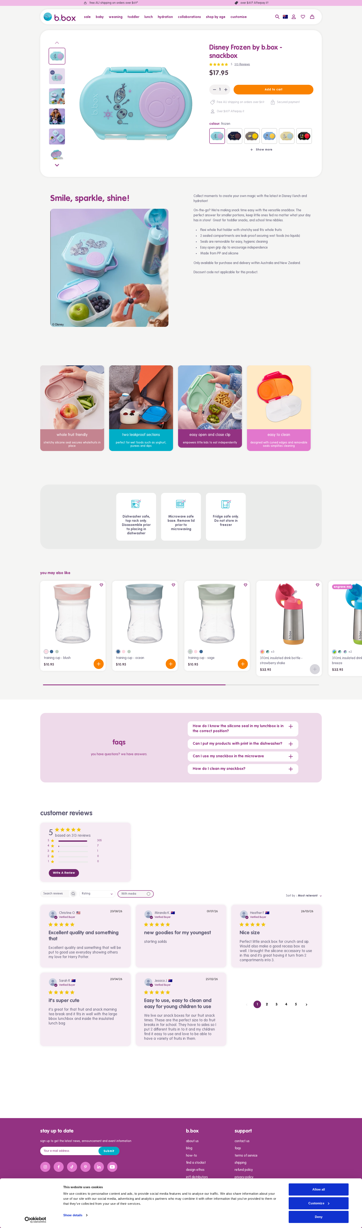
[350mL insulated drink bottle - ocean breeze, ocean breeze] (334, 651)
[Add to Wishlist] (101, 585)
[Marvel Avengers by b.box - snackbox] (304, 136)
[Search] (277, 16)
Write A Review (64, 872)
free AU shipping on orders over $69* (113, 2)
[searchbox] (54, 893)
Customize (316, 1203)
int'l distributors (197, 1177)
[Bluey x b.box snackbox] (269, 136)
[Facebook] (59, 1167)
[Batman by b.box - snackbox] (252, 136)
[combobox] (97, 894)
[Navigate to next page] (306, 1004)
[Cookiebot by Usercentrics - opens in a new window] (35, 1220)
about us (192, 1141)
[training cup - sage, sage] (57, 651)
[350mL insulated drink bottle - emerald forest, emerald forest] (267, 651)
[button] (88, 17)
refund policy (244, 1170)
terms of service (246, 1155)
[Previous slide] (57, 43)
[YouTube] (112, 1167)
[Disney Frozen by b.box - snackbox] (217, 136)
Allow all (318, 1189)
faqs (238, 1148)
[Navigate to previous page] (246, 1004)
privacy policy (244, 1177)
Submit (109, 1151)
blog (189, 1148)
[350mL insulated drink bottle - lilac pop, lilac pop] (345, 651)
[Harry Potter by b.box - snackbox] (234, 136)
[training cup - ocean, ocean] (51, 651)
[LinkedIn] (99, 1167)
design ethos (195, 1170)
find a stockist (196, 1163)
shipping (240, 1163)
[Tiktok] (72, 1167)
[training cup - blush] (72, 613)
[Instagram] (45, 1167)
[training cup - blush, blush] (46, 651)
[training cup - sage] (217, 613)
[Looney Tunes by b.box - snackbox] (287, 136)
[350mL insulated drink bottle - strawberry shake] (289, 613)
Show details (72, 1215)
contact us (242, 1141)
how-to (191, 1155)
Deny (318, 1217)
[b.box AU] (60, 17)
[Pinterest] (85, 1167)
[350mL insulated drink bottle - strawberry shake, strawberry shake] (262, 651)
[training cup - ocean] (144, 613)
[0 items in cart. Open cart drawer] (312, 17)
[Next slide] (57, 164)
